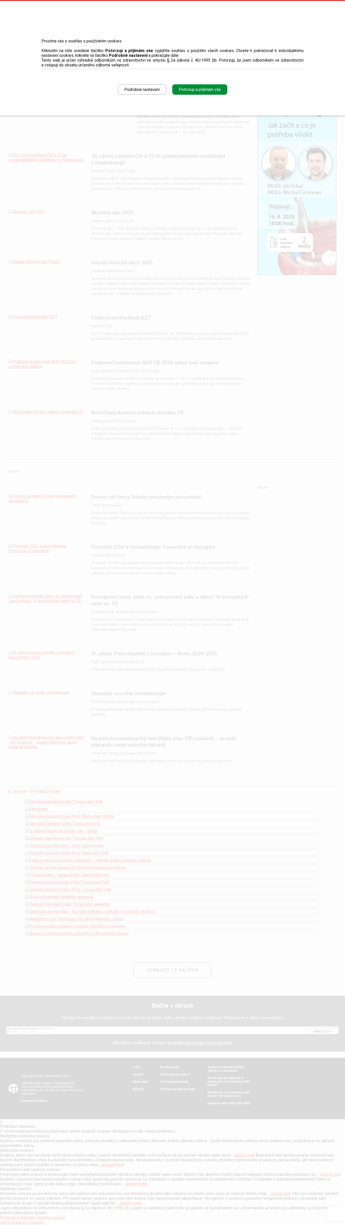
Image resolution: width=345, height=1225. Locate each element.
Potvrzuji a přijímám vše (200, 89)
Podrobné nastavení (142, 89)
